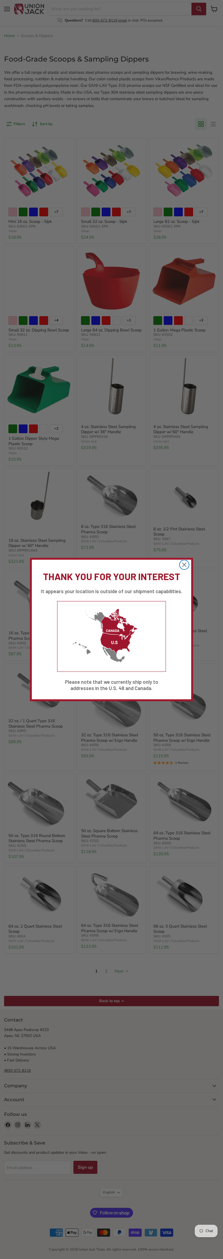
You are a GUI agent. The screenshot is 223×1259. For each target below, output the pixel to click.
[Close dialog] (184, 565)
